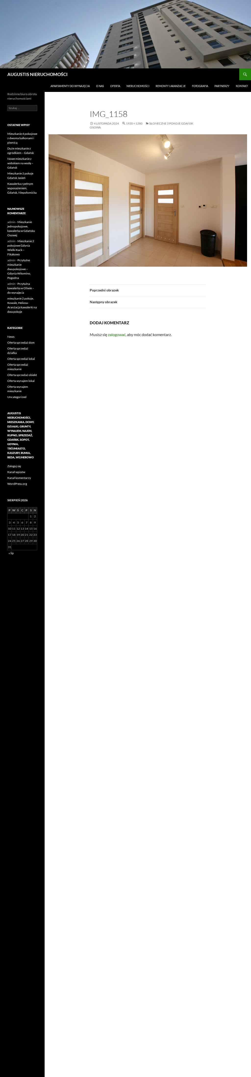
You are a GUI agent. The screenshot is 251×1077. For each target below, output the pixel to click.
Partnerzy (221, 86)
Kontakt (242, 86)
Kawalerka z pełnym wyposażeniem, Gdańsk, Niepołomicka (22, 188)
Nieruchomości (137, 86)
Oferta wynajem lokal (21, 381)
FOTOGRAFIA (200, 86)
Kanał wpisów (16, 472)
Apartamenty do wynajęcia (70, 86)
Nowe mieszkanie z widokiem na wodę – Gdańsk (20, 163)
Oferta (115, 86)
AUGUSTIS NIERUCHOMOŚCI (37, 74)
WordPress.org (17, 484)
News (10, 336)
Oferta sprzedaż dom (21, 342)
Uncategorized (16, 397)
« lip (11, 553)
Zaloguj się (14, 466)
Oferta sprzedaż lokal (21, 359)
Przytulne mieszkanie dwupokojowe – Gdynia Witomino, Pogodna (19, 269)
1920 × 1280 (134, 123)
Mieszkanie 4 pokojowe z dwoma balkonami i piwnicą (22, 138)
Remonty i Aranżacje (171, 86)
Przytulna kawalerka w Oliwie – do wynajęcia (20, 288)
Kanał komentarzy (19, 478)
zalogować (117, 334)
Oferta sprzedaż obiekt (22, 375)
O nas (100, 86)
